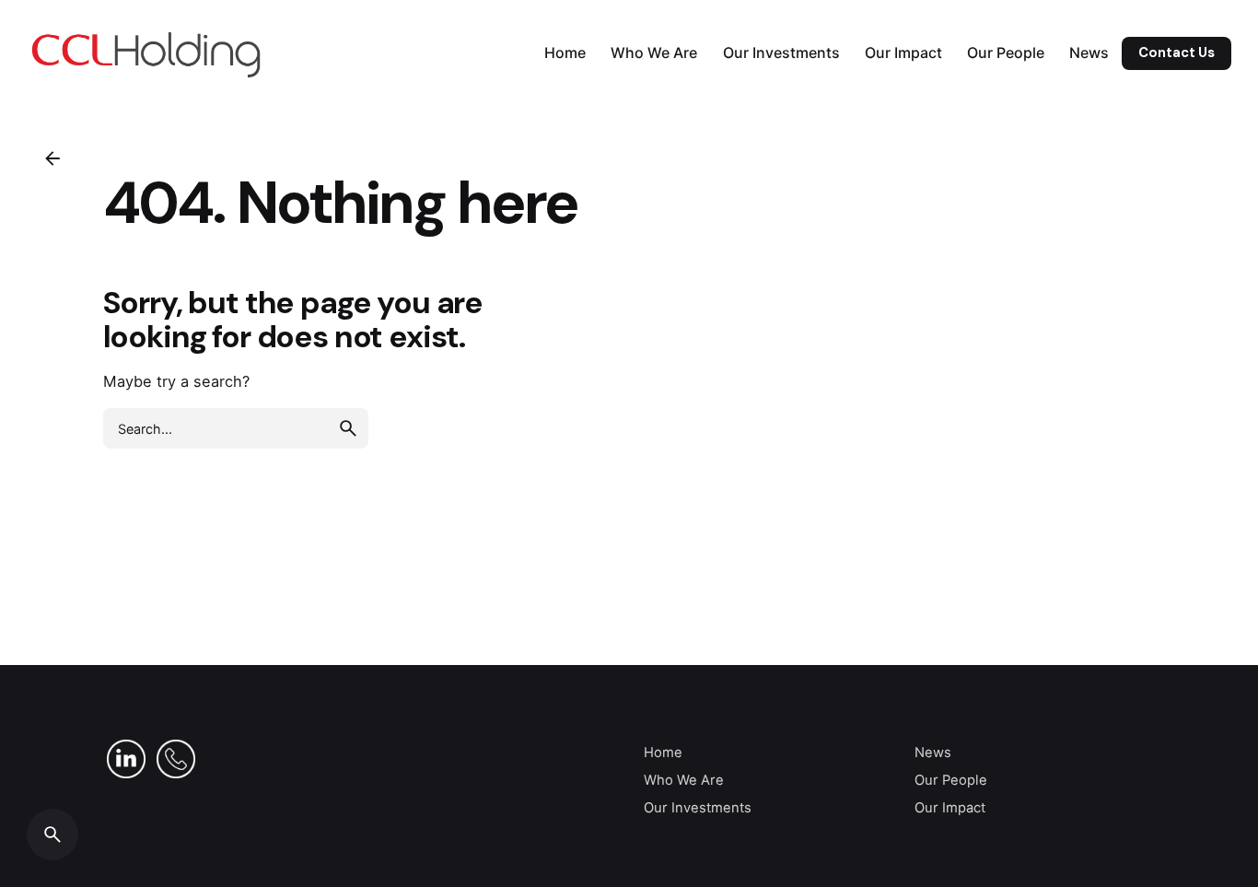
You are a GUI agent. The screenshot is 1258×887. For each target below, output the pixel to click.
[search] (348, 428)
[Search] (52, 834)
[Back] (52, 158)
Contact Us (1176, 52)
